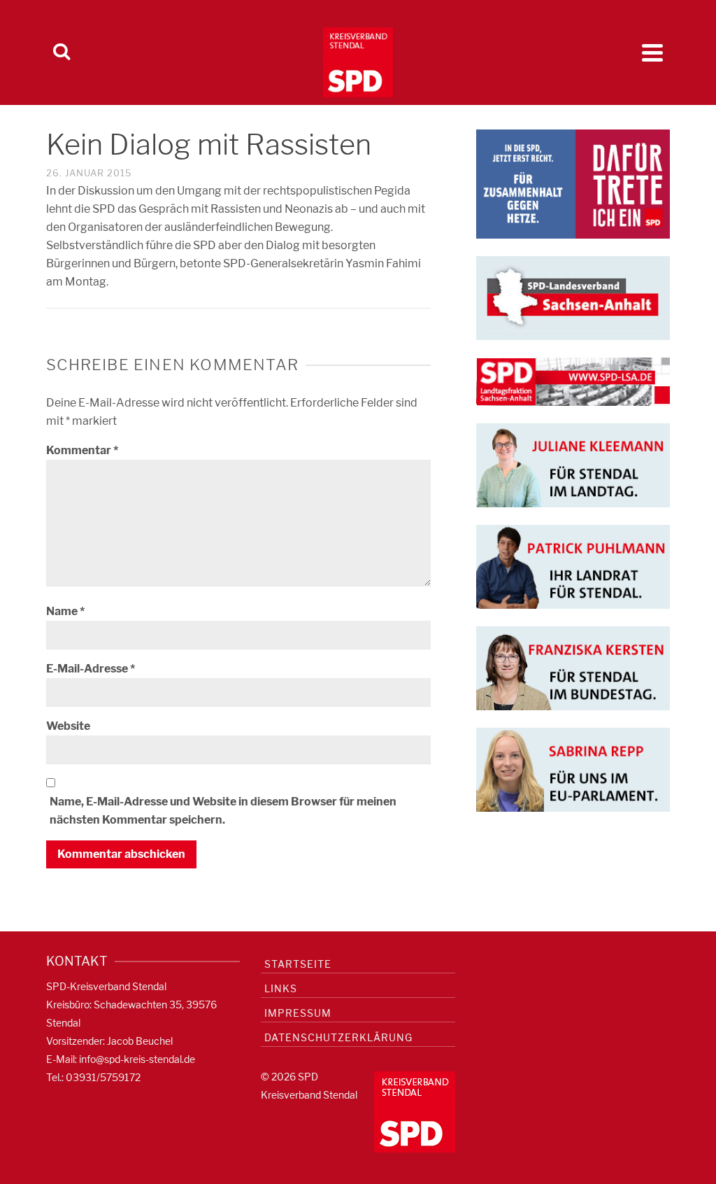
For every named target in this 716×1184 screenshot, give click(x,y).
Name (65, 611)
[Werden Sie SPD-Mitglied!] (573, 183)
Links (280, 988)
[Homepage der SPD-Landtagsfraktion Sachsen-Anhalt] (573, 381)
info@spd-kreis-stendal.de (137, 1059)
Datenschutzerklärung (338, 1037)
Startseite (297, 964)
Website (68, 726)
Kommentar (82, 450)
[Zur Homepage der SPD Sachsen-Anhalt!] (573, 297)
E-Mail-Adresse (90, 668)
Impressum (297, 1013)
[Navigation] (652, 52)
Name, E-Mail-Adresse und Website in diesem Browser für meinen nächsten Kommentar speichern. (223, 810)
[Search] (61, 52)
